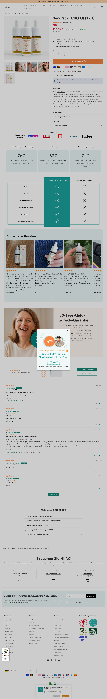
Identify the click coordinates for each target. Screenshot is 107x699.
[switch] (5, 659)
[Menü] (8, 649)
